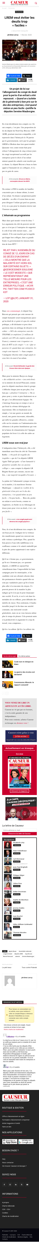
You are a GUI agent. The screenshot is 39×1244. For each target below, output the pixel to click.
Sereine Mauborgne (28, 956)
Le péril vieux (6, 967)
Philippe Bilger (18, 875)
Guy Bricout (28, 954)
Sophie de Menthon (20, 900)
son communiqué (13, 311)
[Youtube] (27, 1184)
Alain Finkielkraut (20, 851)
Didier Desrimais (19, 892)
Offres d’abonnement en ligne (13, 1116)
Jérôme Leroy (12, 35)
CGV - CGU (6, 1209)
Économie (12, 8)
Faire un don (6, 1127)
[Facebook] (4, 1184)
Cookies (5, 1213)
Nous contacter (8, 1162)
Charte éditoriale (8, 1206)
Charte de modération (10, 1216)
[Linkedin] (16, 1184)
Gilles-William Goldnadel (22, 924)
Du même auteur (24, 656)
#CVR (30, 285)
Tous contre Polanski (29, 967)
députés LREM (18, 954)
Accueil (4, 8)
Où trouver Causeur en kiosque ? (14, 1166)
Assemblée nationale (25, 951)
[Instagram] (10, 1184)
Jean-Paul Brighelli (20, 867)
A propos (5, 1202)
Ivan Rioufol (18, 916)
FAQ (3, 1159)
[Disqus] (19, 1060)
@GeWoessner (12, 269)
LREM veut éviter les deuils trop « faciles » (19, 21)
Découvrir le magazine (19, 791)
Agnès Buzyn (12, 951)
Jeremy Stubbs (18, 908)
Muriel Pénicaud (8, 956)
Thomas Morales (19, 932)
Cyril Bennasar (18, 859)
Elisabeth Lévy (18, 842)
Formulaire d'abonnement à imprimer (16, 1120)
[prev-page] (3, 693)
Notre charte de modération (14, 1029)
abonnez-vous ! (22, 723)
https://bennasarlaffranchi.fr (20, 863)
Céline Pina (17, 883)
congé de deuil (7, 954)
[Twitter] (22, 1184)
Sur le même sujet (9, 656)
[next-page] (7, 693)
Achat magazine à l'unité (11, 1123)
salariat (17, 956)
